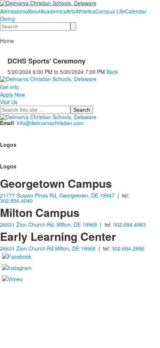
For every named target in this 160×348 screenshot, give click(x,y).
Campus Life (110, 11)
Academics (53, 11)
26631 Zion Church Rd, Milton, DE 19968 (48, 224)
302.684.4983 (129, 224)
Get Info (9, 87)
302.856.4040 (16, 200)
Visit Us (8, 102)
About (34, 11)
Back (112, 71)
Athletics (85, 11)
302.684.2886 (128, 248)
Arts (71, 11)
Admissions (13, 11)
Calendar (136, 11)
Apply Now (12, 94)
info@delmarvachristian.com (50, 123)
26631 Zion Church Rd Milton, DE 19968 (48, 248)
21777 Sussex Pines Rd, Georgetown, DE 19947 (57, 195)
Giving (7, 18)
